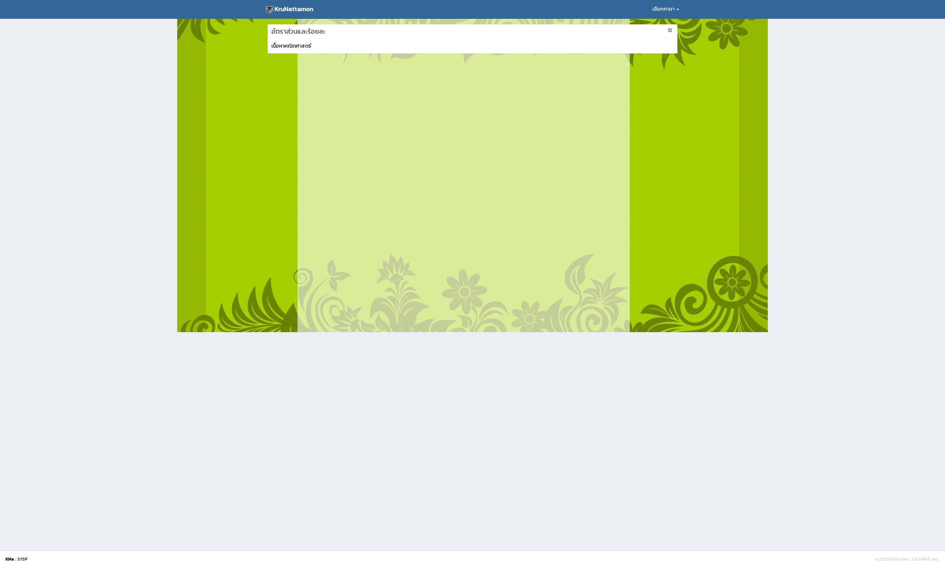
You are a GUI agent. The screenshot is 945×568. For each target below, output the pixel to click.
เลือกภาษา (664, 9)
